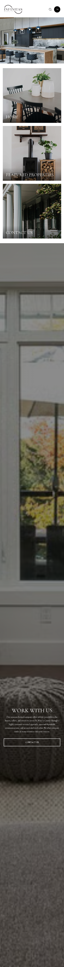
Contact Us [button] (32, 742)
